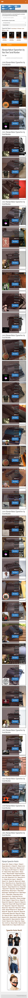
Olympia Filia (11, 881)
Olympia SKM (20, 909)
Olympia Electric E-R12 (12, 877)
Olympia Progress (13, 890)
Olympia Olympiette (18, 885)
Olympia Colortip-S (15, 871)
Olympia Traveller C (22, 923)
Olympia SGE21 (8, 906)
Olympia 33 (11, 864)
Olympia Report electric (6, 896)
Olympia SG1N (5, 902)
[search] (14, 23)
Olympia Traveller (14, 923)
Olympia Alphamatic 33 (7, 866)
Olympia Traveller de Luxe (8, 925)
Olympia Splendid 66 (7, 919)
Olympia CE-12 (16, 870)
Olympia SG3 (23, 902)
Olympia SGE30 (21, 906)
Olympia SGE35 (5, 907)
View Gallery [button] (15, 80)
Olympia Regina (5, 892)
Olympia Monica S (9, 885)
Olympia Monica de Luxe (10, 883)
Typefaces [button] (5, 8)
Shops (7, 30)
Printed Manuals (14, 28)
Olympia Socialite (5, 917)
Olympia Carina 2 (21, 866)
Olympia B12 (14, 866)
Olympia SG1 (22, 900)
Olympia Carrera (13, 868)
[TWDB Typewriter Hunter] (14, 939)
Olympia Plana (12, 888)
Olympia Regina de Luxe (14, 892)
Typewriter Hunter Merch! (14, 930)
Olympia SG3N (19, 904)
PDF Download (5, 40)
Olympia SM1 (4, 911)
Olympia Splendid (13, 917)
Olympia (5, 44)
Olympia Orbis (23, 887)
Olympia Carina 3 (5, 868)
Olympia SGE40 (12, 907)
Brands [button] (4, 6)
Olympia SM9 (22, 915)
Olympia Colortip (7, 871)
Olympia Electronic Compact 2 (10, 879)
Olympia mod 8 (18, 881)
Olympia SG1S (11, 902)
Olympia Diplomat (8, 875)
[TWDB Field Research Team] (14, 982)
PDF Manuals (19, 28)
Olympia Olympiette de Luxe (14, 887)
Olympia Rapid (20, 890)
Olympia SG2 (17, 902)
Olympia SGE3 (14, 906)
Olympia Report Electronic (17, 896)
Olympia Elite (19, 879)
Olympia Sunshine (10, 921)
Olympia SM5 (18, 913)
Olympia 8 (21, 864)
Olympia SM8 (16, 915)
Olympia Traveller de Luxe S (18, 925)
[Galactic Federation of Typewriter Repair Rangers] (14, 960)
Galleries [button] (17, 6)
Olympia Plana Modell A (20, 888)
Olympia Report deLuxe (18, 894)
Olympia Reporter (5, 898)
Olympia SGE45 (18, 907)
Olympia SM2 (10, 911)
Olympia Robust (13, 898)
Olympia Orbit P (6, 888)
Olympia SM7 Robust (8, 915)
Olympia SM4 (12, 913)
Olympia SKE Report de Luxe (11, 909)
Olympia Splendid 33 (22, 917)
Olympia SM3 (16, 911)
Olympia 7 (16, 864)
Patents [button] (12, 8)
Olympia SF (8, 900)
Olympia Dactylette (10, 873)
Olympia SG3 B (5, 904)
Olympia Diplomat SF (17, 875)
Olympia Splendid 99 (16, 919)
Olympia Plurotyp (5, 890)
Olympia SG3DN (12, 904)
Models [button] (11, 6)
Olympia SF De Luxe (15, 900)
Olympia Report (9, 894)
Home (3, 44)
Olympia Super (18, 921)
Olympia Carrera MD (9, 870)
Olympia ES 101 (5, 881)
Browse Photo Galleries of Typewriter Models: (8, 20)
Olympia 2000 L (5, 864)
